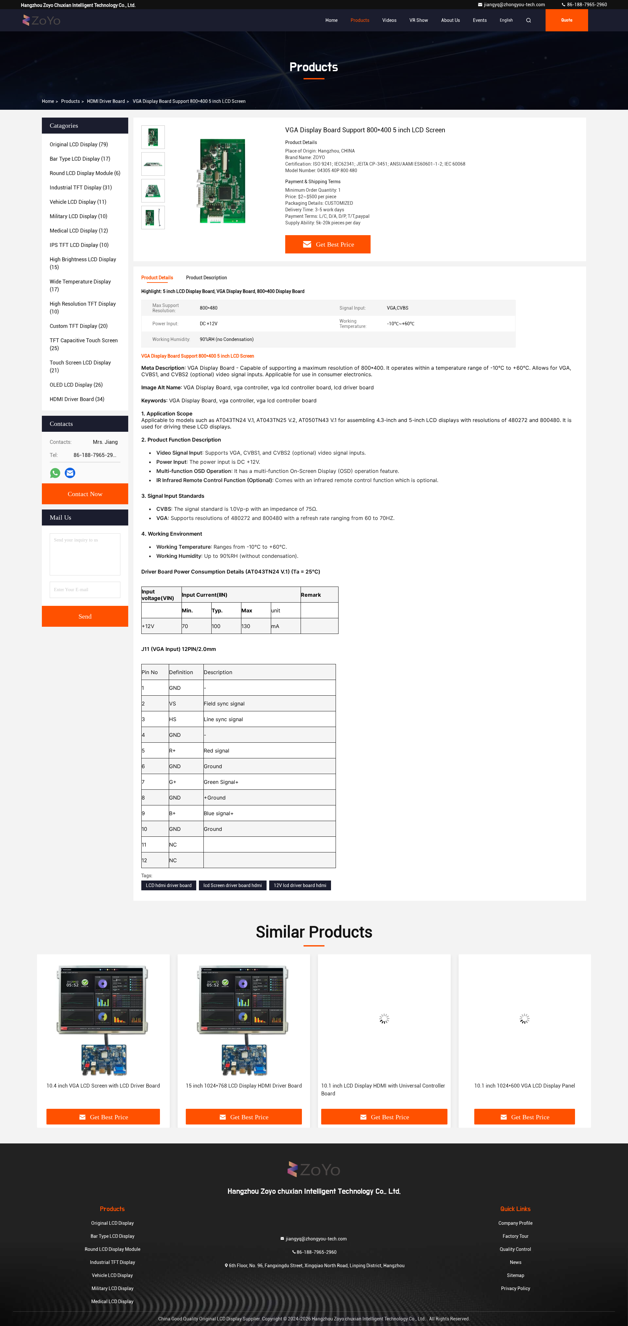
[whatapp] (55, 473)
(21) (80, 367)
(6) (85, 173)
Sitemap (515, 1275)
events (480, 20)
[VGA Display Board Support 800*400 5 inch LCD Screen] (222, 180)
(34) (77, 399)
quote (566, 20)
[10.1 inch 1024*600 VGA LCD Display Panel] (525, 1018)
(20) (79, 326)
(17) (80, 159)
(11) (78, 202)
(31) (81, 188)
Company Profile (515, 1223)
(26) (76, 385)
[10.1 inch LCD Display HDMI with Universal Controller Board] (384, 1018)
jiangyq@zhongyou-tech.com (516, 4)
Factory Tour (516, 1236)
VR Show (419, 20)
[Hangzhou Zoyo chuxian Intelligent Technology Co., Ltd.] (41, 20)
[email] (70, 473)
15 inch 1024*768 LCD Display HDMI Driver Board (244, 1086)
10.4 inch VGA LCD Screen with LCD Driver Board (103, 1086)
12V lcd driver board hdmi (300, 885)
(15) (83, 263)
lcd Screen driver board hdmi (232, 885)
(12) (79, 231)
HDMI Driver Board (106, 101)
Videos (389, 20)
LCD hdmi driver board (169, 885)
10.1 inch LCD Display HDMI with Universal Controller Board (383, 1090)
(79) (79, 144)
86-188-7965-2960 (586, 4)
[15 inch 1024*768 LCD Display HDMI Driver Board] (244, 1018)
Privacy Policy (515, 1288)
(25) (84, 344)
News (515, 1262)
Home (331, 20)
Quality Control (515, 1249)
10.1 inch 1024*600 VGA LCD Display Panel (524, 1086)
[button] (49, 1034)
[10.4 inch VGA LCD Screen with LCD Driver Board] (103, 1018)
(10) (78, 216)
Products (360, 20)
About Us (450, 20)
